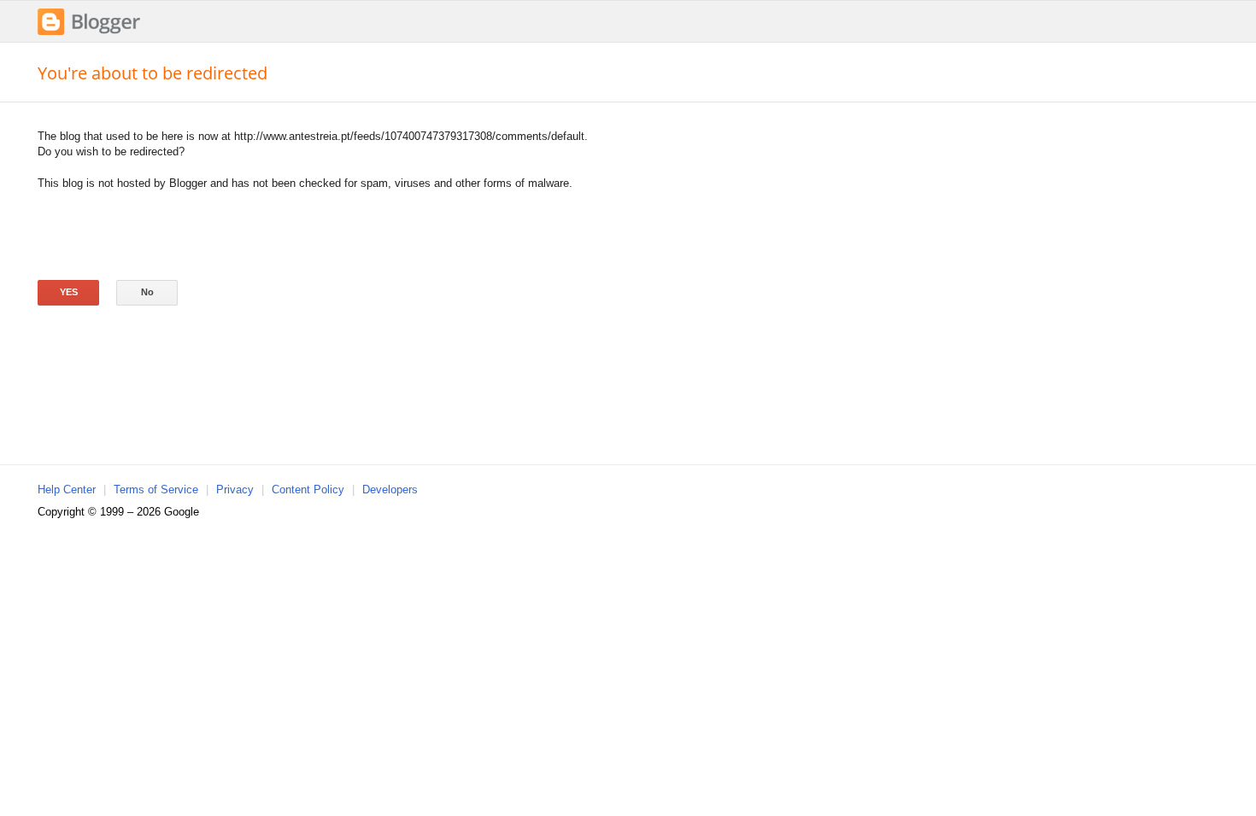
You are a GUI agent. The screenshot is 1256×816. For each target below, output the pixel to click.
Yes (69, 292)
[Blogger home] (89, 32)
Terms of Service (156, 489)
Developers (390, 489)
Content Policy (308, 489)
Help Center (67, 489)
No (147, 292)
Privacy (235, 489)
